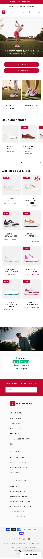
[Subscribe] (34, 389)
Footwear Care (17, 512)
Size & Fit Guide (17, 491)
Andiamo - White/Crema (11, 270)
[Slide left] (2, 162)
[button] (24, 12)
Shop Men (21, 64)
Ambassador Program (20, 439)
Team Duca (15, 434)
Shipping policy (17, 550)
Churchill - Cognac (28, 147)
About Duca (15, 419)
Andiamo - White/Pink (31, 270)
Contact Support (18, 517)
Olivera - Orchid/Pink (31, 303)
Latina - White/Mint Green (31, 201)
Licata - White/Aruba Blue (11, 304)
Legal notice (29, 550)
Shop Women (21, 71)
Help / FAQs (15, 486)
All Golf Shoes (17, 458)
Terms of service (29, 547)
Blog (12, 444)
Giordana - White (11, 200)
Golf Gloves (16, 473)
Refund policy (33, 543)
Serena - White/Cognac (31, 236)
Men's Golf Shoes (11, 107)
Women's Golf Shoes (31, 107)
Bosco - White (10, 147)
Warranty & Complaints (21, 507)
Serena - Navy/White (11, 235)
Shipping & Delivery (20, 496)
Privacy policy (15, 547)
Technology (16, 424)
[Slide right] (40, 162)
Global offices (17, 429)
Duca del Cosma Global (17, 543)
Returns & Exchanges (20, 502)
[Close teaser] (20, 551)
